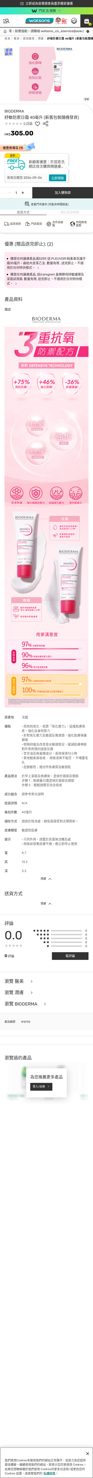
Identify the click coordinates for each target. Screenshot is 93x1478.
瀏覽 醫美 (15, 981)
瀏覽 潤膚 (15, 992)
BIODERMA (14, 111)
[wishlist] (37, 123)
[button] (86, 20)
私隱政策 (49, 1473)
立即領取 (57, 178)
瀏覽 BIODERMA (21, 1004)
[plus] (22, 192)
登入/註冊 (39, 1086)
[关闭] (88, 1454)
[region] (46, 1462)
